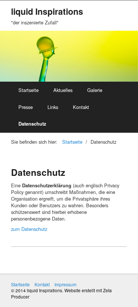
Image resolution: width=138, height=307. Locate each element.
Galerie (94, 89)
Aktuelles (62, 89)
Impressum (65, 284)
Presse (25, 106)
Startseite (28, 89)
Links (52, 106)
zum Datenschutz (29, 228)
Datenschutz (32, 123)
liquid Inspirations (47, 11)
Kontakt (81, 106)
